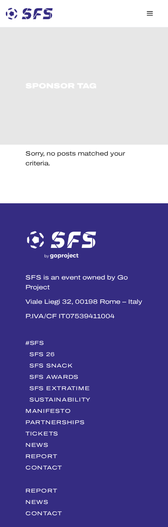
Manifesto (48, 411)
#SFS (34, 343)
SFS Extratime (59, 388)
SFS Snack (51, 365)
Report (41, 456)
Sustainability (60, 399)
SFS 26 (42, 354)
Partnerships (55, 422)
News (36, 445)
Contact (43, 467)
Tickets (41, 433)
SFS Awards (54, 377)
